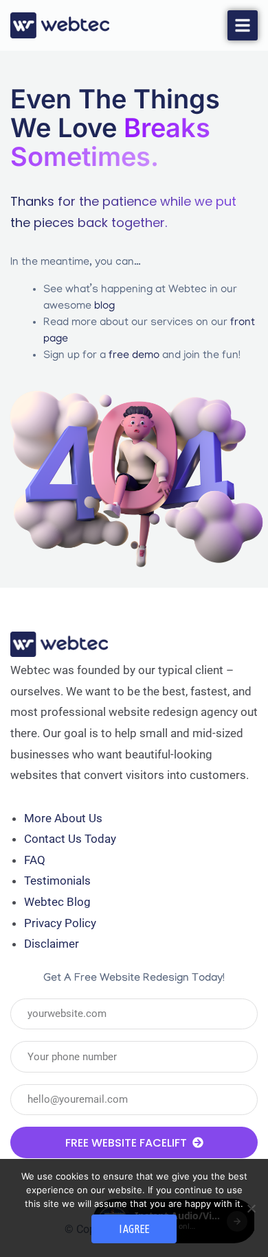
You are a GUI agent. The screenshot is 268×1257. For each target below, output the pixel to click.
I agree (134, 1229)
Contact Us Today (70, 839)
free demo (134, 356)
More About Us (63, 818)
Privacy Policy (60, 923)
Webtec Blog (57, 902)
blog (104, 306)
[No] (251, 1208)
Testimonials (57, 880)
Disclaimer (51, 943)
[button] (242, 25)
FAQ (34, 860)
